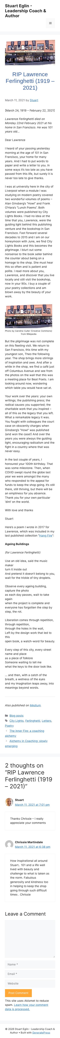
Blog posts (17, 715)
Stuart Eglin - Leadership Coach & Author (25, 10)
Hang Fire (45, 535)
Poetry (9, 725)
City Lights (17, 720)
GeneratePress (41, 1032)
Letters (46, 720)
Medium (35, 705)
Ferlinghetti (32, 720)
